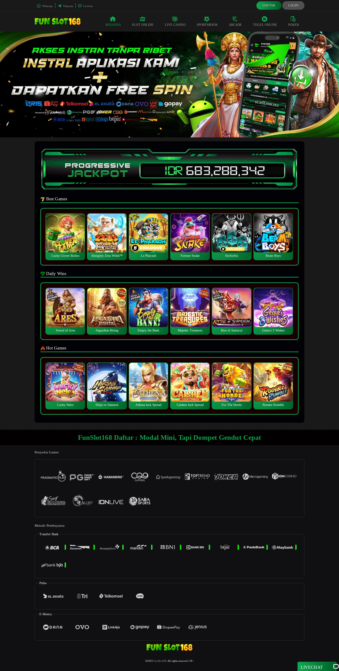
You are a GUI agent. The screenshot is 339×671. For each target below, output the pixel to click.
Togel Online (265, 25)
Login (293, 5)
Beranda (113, 25)
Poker (293, 25)
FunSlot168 (160, 660)
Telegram (67, 6)
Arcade (235, 25)
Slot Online (143, 25)
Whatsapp (47, 6)
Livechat (88, 6)
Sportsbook (207, 25)
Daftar (268, 5)
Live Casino (175, 25)
